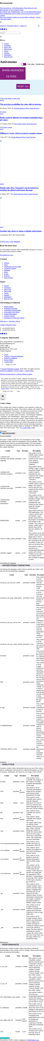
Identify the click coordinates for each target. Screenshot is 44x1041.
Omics (6, 51)
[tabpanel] (22, 500)
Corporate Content (10, 268)
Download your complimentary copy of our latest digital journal (20, 12)
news (1, 114)
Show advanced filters (13, 73)
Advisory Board (9, 316)
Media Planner (9, 307)
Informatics (7, 55)
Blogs (6, 272)
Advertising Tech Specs (11, 312)
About (6, 354)
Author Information (10, 314)
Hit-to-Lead (8, 49)
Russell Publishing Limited (10, 369)
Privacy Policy (9, 360)
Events (6, 274)
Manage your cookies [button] (11, 364)
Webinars (7, 270)
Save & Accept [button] (5, 1038)
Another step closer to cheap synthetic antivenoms (21, 231)
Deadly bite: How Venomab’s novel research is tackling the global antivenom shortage (19, 189)
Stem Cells (7, 47)
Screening (7, 45)
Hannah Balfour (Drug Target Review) (26, 108)
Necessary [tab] (3, 431)
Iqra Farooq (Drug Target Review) (25, 124)
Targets (6, 44)
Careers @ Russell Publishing (13, 356)
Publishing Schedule (10, 308)
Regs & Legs (8, 57)
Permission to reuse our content (14, 318)
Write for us (4, 321)
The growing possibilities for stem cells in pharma (20, 104)
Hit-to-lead (7, 291)
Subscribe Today (10, 325)
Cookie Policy (8, 362)
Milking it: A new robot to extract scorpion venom (21, 133)
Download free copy (6, 255)
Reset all (23, 86)
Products (7, 276)
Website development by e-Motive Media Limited (16, 374)
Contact (2, 325)
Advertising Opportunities (12, 310)
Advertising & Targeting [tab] (8, 563)
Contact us (22, 26)
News (6, 265)
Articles (6, 263)
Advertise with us (12, 26)
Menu (3, 40)
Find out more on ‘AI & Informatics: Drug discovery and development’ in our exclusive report (18, 9)
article (2, 100)
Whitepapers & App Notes (12, 266)
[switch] (1, 565)
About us (3, 26)
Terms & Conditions (10, 358)
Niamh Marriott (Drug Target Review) (23, 137)
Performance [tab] (4, 942)
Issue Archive (8, 278)
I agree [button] (18, 391)
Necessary (8, 433)
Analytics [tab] (3, 762)
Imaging (6, 53)
